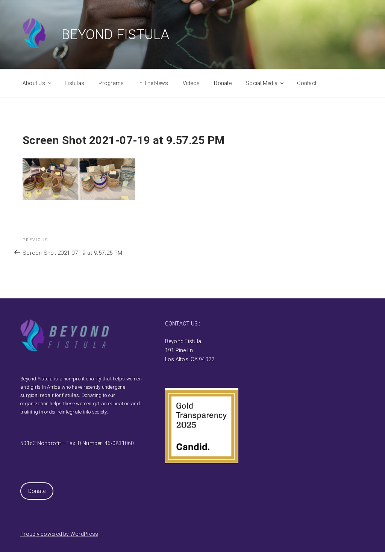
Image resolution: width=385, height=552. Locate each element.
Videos (191, 83)
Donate (223, 83)
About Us (34, 83)
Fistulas (74, 83)
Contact (307, 83)
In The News (153, 83)
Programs (111, 83)
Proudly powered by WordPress (59, 534)
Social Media (261, 83)
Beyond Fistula (116, 35)
